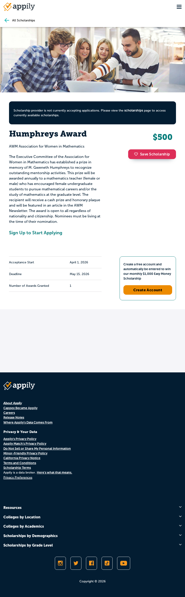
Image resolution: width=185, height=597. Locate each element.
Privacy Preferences (17, 477)
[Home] (19, 6)
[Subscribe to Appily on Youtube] (123, 563)
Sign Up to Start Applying (35, 232)
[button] (137, 154)
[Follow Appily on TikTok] (107, 563)
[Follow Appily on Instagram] (60, 563)
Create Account (147, 290)
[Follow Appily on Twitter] (75, 563)
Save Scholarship (155, 154)
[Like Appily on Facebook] (91, 563)
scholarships (133, 110)
